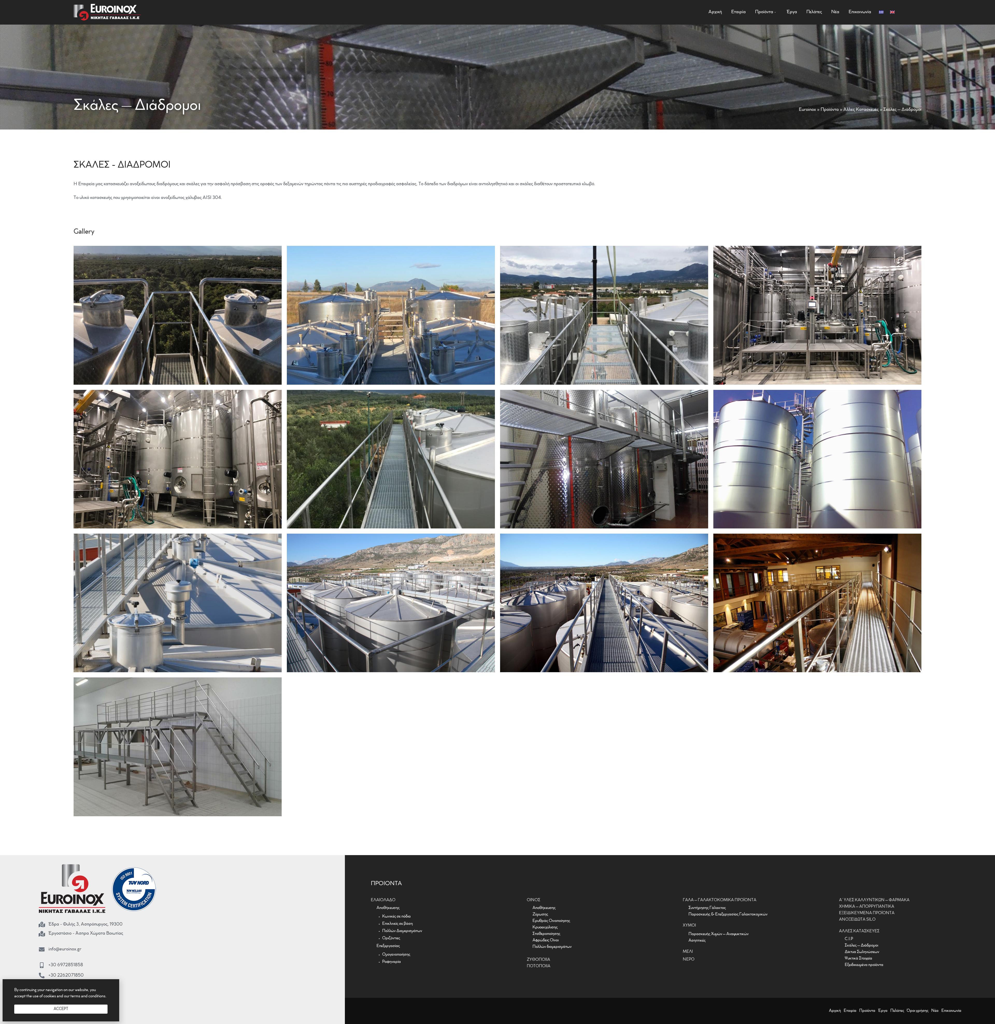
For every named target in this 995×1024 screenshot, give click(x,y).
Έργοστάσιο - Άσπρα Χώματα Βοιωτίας (85, 933)
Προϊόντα (830, 110)
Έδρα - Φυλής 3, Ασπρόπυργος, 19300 (85, 924)
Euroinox (807, 110)
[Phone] (42, 975)
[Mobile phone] (42, 965)
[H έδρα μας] (42, 924)
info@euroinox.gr (64, 949)
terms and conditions (87, 996)
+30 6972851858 (65, 965)
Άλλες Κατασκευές (861, 110)
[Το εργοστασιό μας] (42, 934)
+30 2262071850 (66, 975)
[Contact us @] (42, 949)
